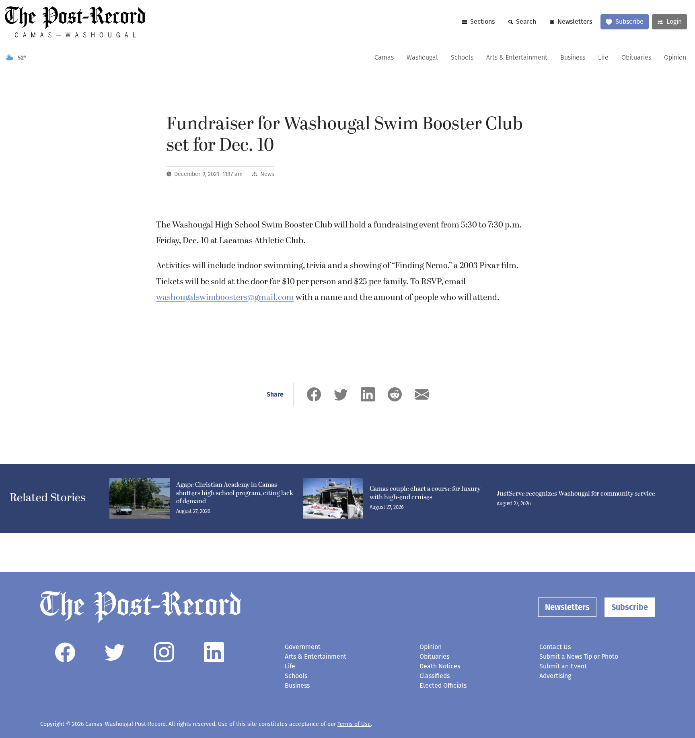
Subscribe (629, 21)
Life (603, 58)
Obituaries (636, 58)
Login (674, 21)
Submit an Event (563, 666)
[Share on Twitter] (341, 394)
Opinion (675, 58)
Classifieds (434, 676)
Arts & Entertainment (516, 58)
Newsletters (574, 21)
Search (526, 21)
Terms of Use (354, 724)
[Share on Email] (422, 394)
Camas (384, 58)
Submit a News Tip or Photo (578, 656)
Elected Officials (443, 685)
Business (572, 58)
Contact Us (555, 647)
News (267, 174)
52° (22, 57)
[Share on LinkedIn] (368, 394)
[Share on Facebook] (314, 394)
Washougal (422, 58)
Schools (462, 58)
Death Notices (439, 666)
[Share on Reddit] (395, 394)
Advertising (555, 676)
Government (303, 647)
